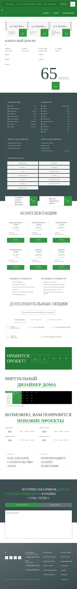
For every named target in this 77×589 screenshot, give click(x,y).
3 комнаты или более (54, 171)
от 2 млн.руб (54, 167)
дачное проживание (22, 187)
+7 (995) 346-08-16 (32, 570)
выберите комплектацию (47, 312)
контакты (64, 574)
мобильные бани (66, 561)
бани (56, 13)
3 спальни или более (22, 175)
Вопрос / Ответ (48, 565)
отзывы (44, 4)
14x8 (22, 171)
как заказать (47, 552)
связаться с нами (51, 4)
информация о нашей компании (53, 462)
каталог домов (66, 552)
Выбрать (13, 326)
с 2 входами (22, 183)
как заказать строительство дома (20, 462)
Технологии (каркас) (50, 570)
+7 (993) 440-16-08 (32, 565)
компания (39, 4)
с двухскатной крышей (54, 183)
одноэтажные (54, 163)
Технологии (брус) (49, 574)
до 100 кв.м (22, 167)
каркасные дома (22, 163)
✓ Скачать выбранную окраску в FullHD (14, 406)
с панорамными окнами (54, 179)
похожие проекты (40, 420)
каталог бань (65, 557)
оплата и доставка (21, 4)
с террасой (22, 179)
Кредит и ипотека (49, 561)
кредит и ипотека (31, 4)
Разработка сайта (64, 579)
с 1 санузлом (54, 175)
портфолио (69, 13)
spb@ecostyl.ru (64, 4)
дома (46, 13)
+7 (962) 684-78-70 (63, 3)
